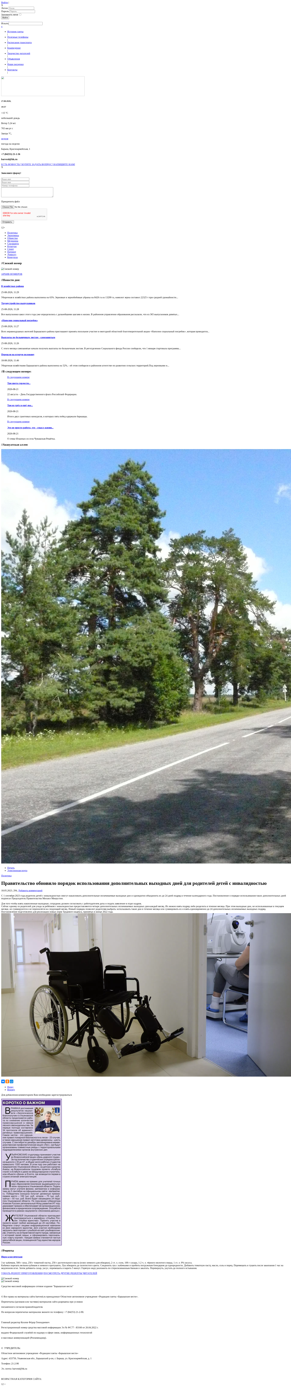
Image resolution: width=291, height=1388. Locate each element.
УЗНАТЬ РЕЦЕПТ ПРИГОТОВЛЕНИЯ (22, 1273)
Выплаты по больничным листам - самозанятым (28, 337)
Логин (4, 8)
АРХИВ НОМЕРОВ (11, 274)
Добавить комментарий (30, 890)
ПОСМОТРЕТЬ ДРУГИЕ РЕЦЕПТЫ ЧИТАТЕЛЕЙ (70, 1273)
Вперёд (11, 1089)
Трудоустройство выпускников (18, 303)
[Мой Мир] (11, 1081)
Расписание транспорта (19, 42)
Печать (11, 868)
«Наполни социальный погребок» (19, 320)
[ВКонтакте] (6, 20)
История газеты (15, 31)
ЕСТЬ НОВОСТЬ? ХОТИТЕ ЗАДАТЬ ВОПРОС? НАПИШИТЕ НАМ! (38, 164)
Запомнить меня (9, 14)
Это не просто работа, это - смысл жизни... (30, 427)
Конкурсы (12, 257)
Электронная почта (17, 870)
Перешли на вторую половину (17, 354)
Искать (4, 23)
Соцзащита (13, 243)
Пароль (5, 11)
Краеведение (14, 48)
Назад (10, 1087)
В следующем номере (18, 377)
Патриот (11, 252)
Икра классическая (11, 1256)
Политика (12, 232)
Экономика (13, 235)
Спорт (10, 249)
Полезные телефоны (17, 37)
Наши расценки (15, 64)
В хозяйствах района (12, 286)
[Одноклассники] (7, 1081)
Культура (12, 246)
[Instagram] (8, 20)
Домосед (11, 254)
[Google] (2, 20)
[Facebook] (1, 20)
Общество (12, 238)
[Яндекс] (7, 20)
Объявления (13, 59)
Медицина (12, 241)
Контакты (12, 69)
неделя (4, 138)
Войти (4, 2)
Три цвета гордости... (18, 383)
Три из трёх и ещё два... (20, 405)
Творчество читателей (18, 53)
